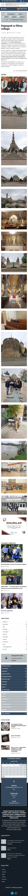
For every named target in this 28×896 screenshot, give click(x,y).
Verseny (5, 649)
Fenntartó (4, 872)
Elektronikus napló (6, 679)
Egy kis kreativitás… (16, 735)
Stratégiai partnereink (6, 676)
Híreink (6, 17)
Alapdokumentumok (6, 666)
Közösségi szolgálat (6, 707)
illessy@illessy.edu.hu (14, 803)
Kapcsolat (4, 879)
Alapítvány (5, 622)
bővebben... (14, 660)
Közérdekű (5, 636)
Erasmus (4, 687)
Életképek (5, 629)
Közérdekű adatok (6, 704)
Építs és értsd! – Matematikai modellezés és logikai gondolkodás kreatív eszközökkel (18, 749)
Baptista (3, 696)
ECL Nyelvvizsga (5, 689)
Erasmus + (22, 17)
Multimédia (4, 709)
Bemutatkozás (5, 668)
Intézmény (4, 32)
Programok (5, 641)
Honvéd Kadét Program (17, 19)
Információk (4, 681)
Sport (4, 644)
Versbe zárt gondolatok (7, 610)
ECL (7, 19)
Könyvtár (5, 634)
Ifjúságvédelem (5, 699)
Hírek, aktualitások (6, 713)
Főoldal (3, 869)
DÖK (4, 627)
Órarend (14, 17)
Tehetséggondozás (7, 646)
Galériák (3, 876)
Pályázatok (4, 684)
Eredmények (5, 632)
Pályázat (5, 639)
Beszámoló (5, 624)
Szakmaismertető (6, 674)
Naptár (3, 881)
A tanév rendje (11, 14)
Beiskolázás (4, 671)
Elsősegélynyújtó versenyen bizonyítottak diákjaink (13, 564)
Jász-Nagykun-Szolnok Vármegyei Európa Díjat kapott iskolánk (18, 726)
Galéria (20, 14)
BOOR (10, 887)
